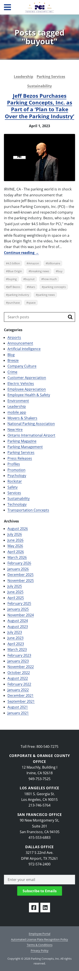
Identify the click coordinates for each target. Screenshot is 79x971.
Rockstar (14, 481)
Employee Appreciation (26, 389)
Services (14, 492)
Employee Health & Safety (28, 394)
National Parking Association (31, 423)
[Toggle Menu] (7, 7)
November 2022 (20, 666)
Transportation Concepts (28, 510)
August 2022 (17, 678)
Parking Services (51, 76)
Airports (14, 337)
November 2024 (20, 615)
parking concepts (54, 287)
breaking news (39, 271)
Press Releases (19, 458)
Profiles (13, 464)
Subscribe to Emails (40, 891)
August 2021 (17, 707)
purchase (14, 303)
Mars (32, 287)
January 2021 (18, 713)
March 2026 (17, 557)
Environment (18, 400)
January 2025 (18, 609)
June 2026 (15, 540)
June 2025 (15, 591)
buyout (30, 279)
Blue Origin (15, 271)
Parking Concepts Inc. (39, 7)
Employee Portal (39, 934)
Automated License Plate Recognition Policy (39, 939)
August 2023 (17, 626)
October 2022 (18, 672)
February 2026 (19, 563)
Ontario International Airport (31, 435)
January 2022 (18, 689)
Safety (12, 487)
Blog (11, 354)
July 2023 (14, 632)
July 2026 (14, 534)
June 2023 (15, 637)
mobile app (16, 412)
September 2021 (21, 701)
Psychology (16, 475)
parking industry (18, 295)
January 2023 (18, 661)
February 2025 (19, 603)
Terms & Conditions (39, 945)
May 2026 (15, 545)
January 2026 (18, 569)
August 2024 (17, 620)
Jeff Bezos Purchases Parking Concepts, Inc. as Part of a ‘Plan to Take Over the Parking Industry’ (39, 106)
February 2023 (19, 655)
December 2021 (20, 695)
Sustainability (39, 86)
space (32, 303)
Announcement (20, 343)
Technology (17, 504)
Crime (12, 372)
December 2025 (20, 574)
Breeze (13, 360)
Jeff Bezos (14, 287)
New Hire (15, 429)
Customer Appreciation (26, 377)
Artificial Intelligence (24, 348)
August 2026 (17, 528)
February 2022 (19, 684)
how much (50, 279)
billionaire (53, 263)
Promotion (16, 470)
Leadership (23, 76)
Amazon (33, 263)
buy (60, 271)
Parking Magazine (21, 441)
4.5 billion (14, 263)
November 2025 (20, 580)
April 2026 (15, 551)
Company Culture (21, 366)
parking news (46, 295)
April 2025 (15, 597)
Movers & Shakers (22, 418)
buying (12, 279)
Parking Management (25, 446)
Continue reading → (21, 252)
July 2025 (14, 586)
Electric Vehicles (20, 383)
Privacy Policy (39, 950)
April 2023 (15, 643)
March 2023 (17, 649)
